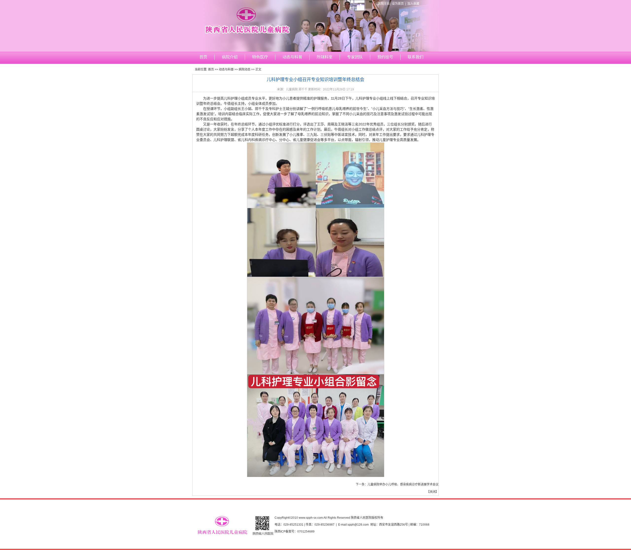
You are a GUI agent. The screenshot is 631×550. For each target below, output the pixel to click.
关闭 (433, 492)
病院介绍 (230, 57)
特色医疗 (260, 57)
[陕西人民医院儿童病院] (315, 50)
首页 (203, 57)
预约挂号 (385, 57)
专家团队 (355, 57)
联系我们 (415, 57)
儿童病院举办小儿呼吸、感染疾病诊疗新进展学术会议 (403, 484)
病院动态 (244, 69)
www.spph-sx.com (311, 517)
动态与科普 (292, 57)
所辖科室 (325, 57)
